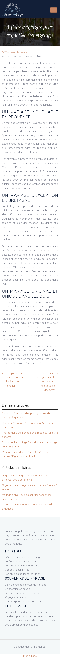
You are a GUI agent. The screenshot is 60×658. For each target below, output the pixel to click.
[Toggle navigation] (54, 10)
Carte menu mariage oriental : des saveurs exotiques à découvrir (45, 382)
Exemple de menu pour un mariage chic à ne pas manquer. (15, 379)
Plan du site (30, 656)
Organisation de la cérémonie (17, 52)
